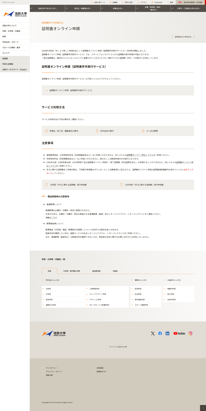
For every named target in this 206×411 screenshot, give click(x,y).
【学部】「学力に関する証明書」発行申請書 (68, 184)
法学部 (48, 288)
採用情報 (100, 368)
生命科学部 (171, 299)
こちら (54, 217)
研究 (4, 36)
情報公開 (49, 375)
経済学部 (138, 288)
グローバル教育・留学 (11, 47)
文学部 (48, 294)
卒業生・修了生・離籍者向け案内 (63, 130)
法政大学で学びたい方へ (47, 8)
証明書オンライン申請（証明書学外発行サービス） (71, 90)
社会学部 (138, 294)
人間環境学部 (94, 288)
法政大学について (9, 25)
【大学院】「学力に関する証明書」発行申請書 (144, 184)
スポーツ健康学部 (141, 305)
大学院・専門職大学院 (71, 271)
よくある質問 (152, 130)
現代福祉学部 (140, 299)
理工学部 (170, 294)
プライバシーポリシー (54, 371)
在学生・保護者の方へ (82, 8)
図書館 (5, 58)
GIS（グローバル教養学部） (99, 305)
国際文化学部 (51, 305)
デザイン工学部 (95, 299)
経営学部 (49, 299)
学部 (49, 271)
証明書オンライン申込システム (140, 155)
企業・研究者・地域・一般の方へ (153, 8)
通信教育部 (96, 271)
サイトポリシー (52, 368)
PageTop (203, 408)
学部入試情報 (7, 64)
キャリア (6, 53)
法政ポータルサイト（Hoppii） (15, 69)
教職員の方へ (102, 371)
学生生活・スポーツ (10, 42)
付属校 (115, 271)
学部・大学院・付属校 (11, 31)
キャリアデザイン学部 (97, 294)
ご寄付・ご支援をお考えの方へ (188, 8)
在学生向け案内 (107, 130)
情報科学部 (171, 288)
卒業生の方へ (118, 8)
